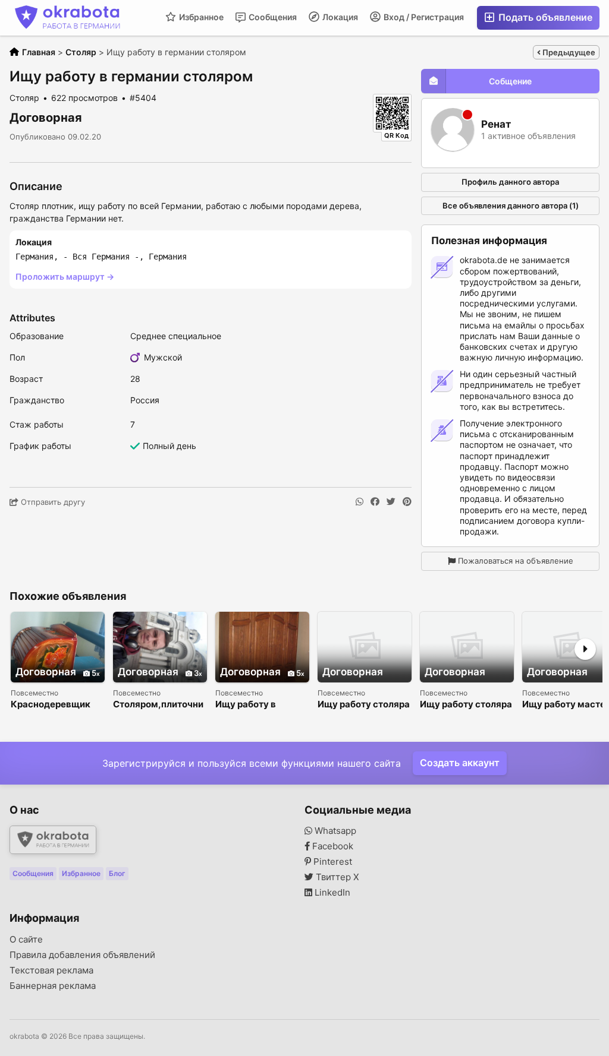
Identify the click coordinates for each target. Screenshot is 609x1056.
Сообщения (272, 17)
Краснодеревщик (50, 705)
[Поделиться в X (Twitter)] (391, 502)
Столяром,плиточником (158, 705)
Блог (117, 873)
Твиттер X (336, 877)
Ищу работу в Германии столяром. (261, 705)
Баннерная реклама (53, 986)
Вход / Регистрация (423, 17)
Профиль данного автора (510, 181)
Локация (339, 17)
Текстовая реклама (51, 970)
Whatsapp (334, 831)
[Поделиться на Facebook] (375, 502)
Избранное (200, 17)
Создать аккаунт (460, 763)
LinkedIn (331, 892)
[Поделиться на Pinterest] (407, 502)
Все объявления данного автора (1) (510, 205)
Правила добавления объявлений (82, 955)
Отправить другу (51, 502)
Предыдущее (568, 52)
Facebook (331, 846)
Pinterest (331, 861)
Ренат (496, 124)
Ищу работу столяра (364, 705)
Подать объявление (544, 17)
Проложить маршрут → (64, 276)
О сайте (26, 939)
